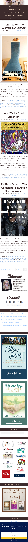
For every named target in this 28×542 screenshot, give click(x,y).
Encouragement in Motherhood (14, 103)
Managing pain (21, 106)
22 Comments (23, 119)
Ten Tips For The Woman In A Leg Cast (14, 26)
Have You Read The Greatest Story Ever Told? (11, 319)
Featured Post (4, 104)
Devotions (24, 175)
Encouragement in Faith (14, 174)
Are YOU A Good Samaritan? (14, 115)
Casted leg (24, 104)
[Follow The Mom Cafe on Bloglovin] (14, 306)
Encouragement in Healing (7, 101)
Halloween (20, 261)
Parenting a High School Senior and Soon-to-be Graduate (13, 313)
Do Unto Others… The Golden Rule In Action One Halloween (14, 188)
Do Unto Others (4, 261)
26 (25, 269)
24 (18, 269)
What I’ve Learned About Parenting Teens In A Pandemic (13, 316)
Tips (1, 107)
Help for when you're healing (8, 106)
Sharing (2, 262)
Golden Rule (13, 261)
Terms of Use (14, 521)
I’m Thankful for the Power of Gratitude (10, 322)
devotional (17, 175)
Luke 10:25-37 (18, 177)
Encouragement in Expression (16, 100)
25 (22, 269)
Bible (12, 175)
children (24, 259)
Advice (18, 104)
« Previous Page (6, 269)
